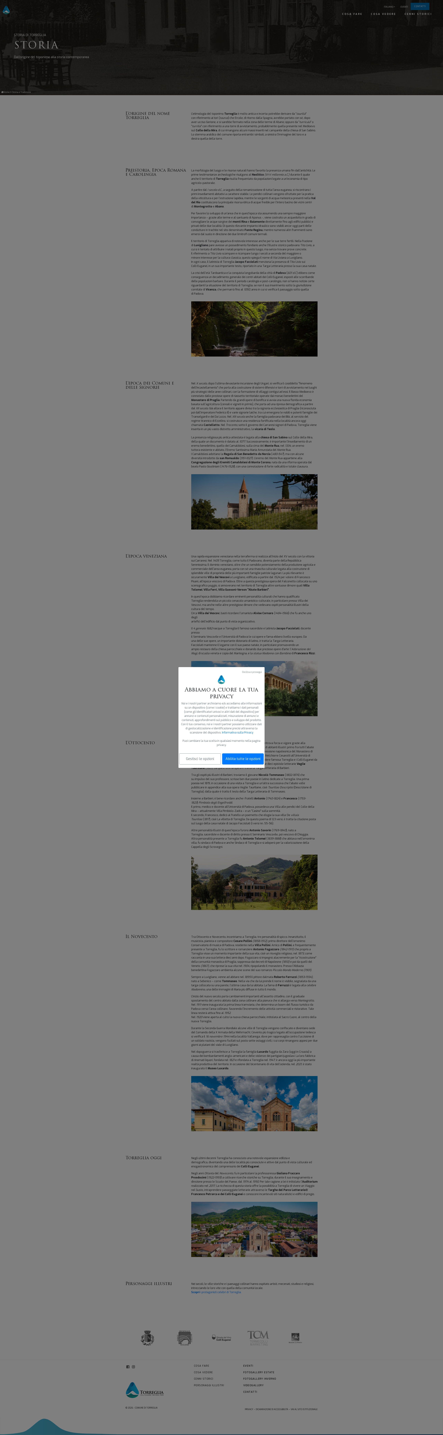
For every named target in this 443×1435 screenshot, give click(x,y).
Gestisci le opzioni (200, 759)
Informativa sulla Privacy (237, 732)
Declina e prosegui (252, 672)
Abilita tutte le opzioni (242, 759)
